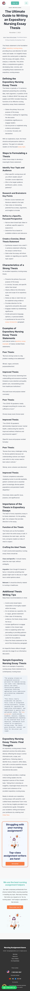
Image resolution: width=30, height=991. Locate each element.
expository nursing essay (14, 48)
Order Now (6, 815)
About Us (15, 956)
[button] (9, 987)
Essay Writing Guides (15, 7)
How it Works (15, 958)
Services (15, 954)
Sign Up (15, 3)
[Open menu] (26, 3)
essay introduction (11, 322)
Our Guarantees (15, 960)
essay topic (21, 147)
